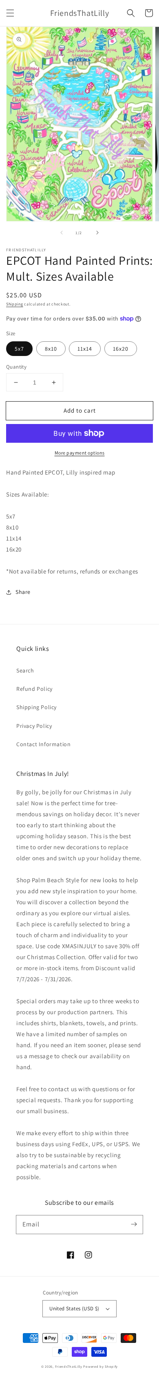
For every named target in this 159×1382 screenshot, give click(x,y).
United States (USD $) (74, 1308)
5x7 (19, 348)
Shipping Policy (36, 707)
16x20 (120, 348)
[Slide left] (62, 233)
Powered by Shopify (100, 1366)
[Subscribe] (134, 1224)
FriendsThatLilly (68, 1366)
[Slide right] (97, 233)
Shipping (14, 304)
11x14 (84, 348)
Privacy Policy (34, 725)
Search (25, 670)
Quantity (16, 366)
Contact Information (43, 744)
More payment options (80, 453)
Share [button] (23, 591)
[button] (10, 13)
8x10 (51, 348)
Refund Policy (34, 688)
